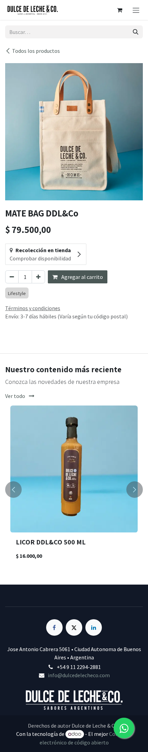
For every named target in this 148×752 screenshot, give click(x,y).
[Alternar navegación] (136, 10)
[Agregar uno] (38, 276)
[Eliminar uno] (12, 276)
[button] (13, 490)
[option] (74, 490)
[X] (74, 627)
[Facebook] (54, 627)
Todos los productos (36, 50)
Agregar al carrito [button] (81, 276)
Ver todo (15, 395)
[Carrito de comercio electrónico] (119, 10)
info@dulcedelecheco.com (79, 675)
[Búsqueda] (135, 31)
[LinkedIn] (93, 627)
